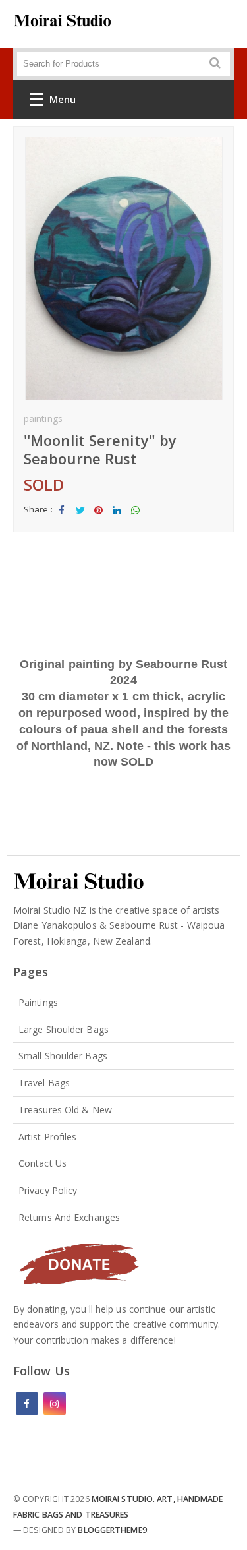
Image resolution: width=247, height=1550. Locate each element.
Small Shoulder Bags (62, 1055)
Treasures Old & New (65, 1109)
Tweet (80, 521)
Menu (62, 99)
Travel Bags (44, 1082)
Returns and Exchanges (69, 1217)
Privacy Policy (47, 1190)
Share (62, 521)
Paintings (38, 1002)
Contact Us (42, 1163)
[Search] (202, 68)
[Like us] (27, 1403)
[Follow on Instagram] (54, 1403)
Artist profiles (47, 1137)
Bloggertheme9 (112, 1529)
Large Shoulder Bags (63, 1029)
